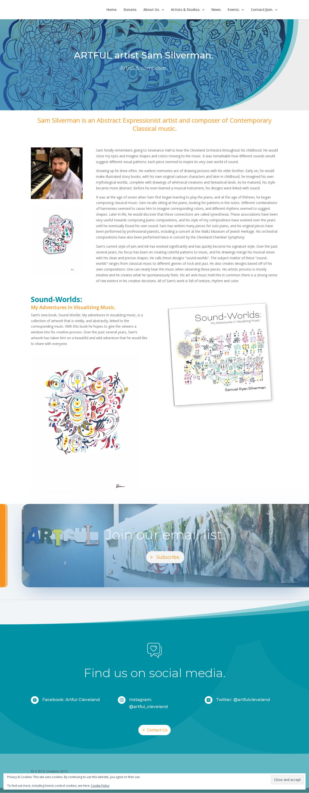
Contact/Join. (262, 10)
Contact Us (157, 730)
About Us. (151, 10)
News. (216, 10)
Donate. (130, 10)
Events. (234, 10)
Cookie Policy (100, 786)
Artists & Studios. (185, 10)
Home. (111, 10)
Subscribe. (168, 557)
